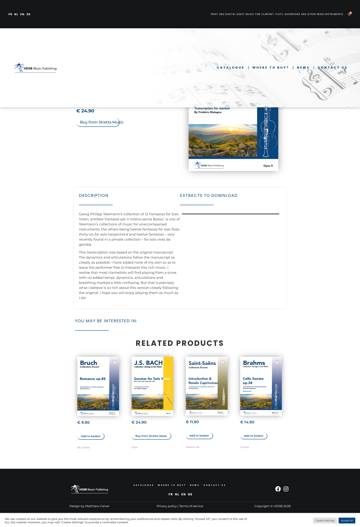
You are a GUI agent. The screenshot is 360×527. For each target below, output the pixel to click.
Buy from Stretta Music (99, 122)
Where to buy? (270, 67)
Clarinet (244, 447)
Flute (134, 447)
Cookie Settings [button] (324, 520)
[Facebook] (278, 489)
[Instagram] (286, 489)
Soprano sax (192, 447)
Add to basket (90, 436)
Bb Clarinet (83, 447)
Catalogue (230, 67)
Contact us (333, 67)
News (303, 67)
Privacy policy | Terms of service (180, 506)
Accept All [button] (347, 520)
